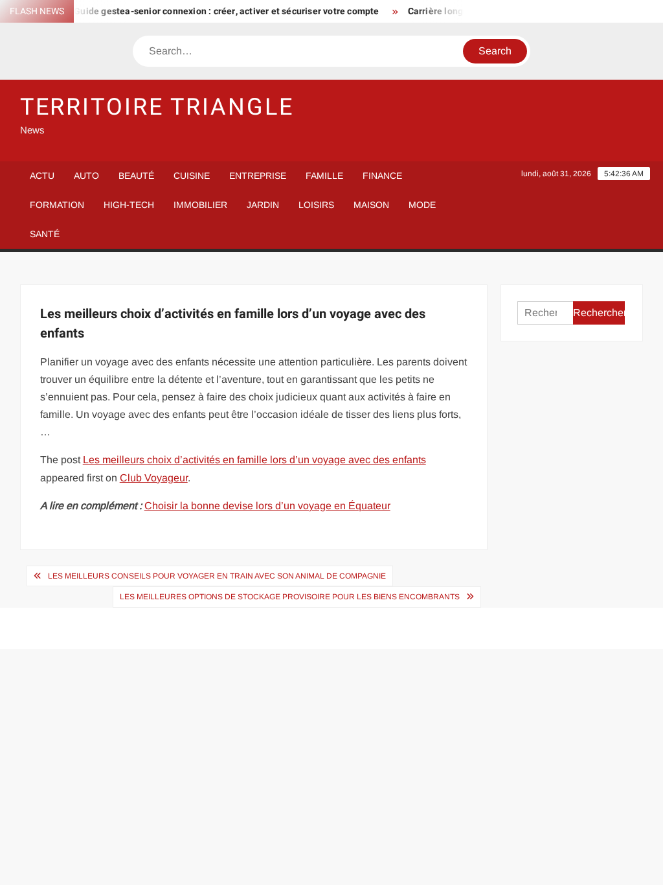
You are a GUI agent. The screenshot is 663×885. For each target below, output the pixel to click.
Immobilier (200, 205)
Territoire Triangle (157, 107)
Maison (371, 205)
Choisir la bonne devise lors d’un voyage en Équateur (267, 505)
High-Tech (129, 205)
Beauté (136, 175)
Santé (45, 234)
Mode (422, 205)
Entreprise (257, 175)
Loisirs (316, 205)
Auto (86, 175)
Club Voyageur (154, 477)
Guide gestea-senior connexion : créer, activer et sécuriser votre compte (219, 11)
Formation (57, 205)
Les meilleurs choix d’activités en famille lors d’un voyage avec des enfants (254, 459)
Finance (382, 175)
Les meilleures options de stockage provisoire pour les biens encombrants (290, 596)
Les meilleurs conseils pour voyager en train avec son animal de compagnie (217, 575)
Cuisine (192, 175)
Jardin (263, 205)
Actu (42, 175)
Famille (324, 175)
